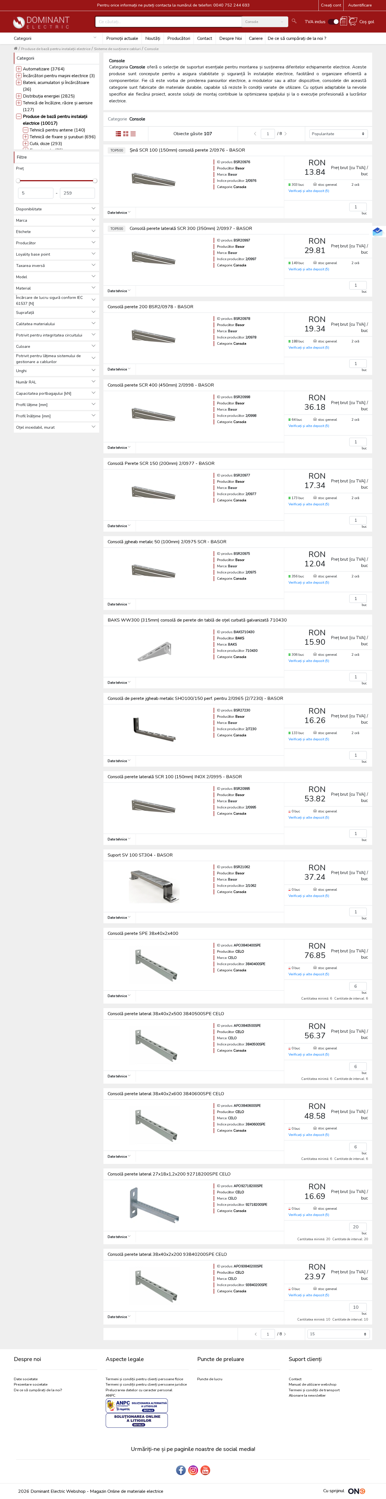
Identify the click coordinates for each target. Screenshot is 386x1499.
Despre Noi (230, 38)
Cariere (256, 38)
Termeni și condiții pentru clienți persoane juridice (146, 1384)
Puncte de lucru (209, 1379)
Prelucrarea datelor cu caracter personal (139, 1390)
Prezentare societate (30, 1384)
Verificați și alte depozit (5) (309, 191)
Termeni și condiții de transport (314, 1390)
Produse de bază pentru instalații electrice (55, 48)
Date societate (26, 1379)
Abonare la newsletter (307, 1395)
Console (151, 48)
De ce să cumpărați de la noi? (38, 1390)
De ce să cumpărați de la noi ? (297, 38)
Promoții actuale (122, 38)
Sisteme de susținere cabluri (117, 48)
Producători (178, 38)
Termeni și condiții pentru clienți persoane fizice (144, 1379)
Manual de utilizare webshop (313, 1384)
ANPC (111, 1395)
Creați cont (331, 5)
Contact (204, 38)
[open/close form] (377, 231)
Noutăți (152, 38)
